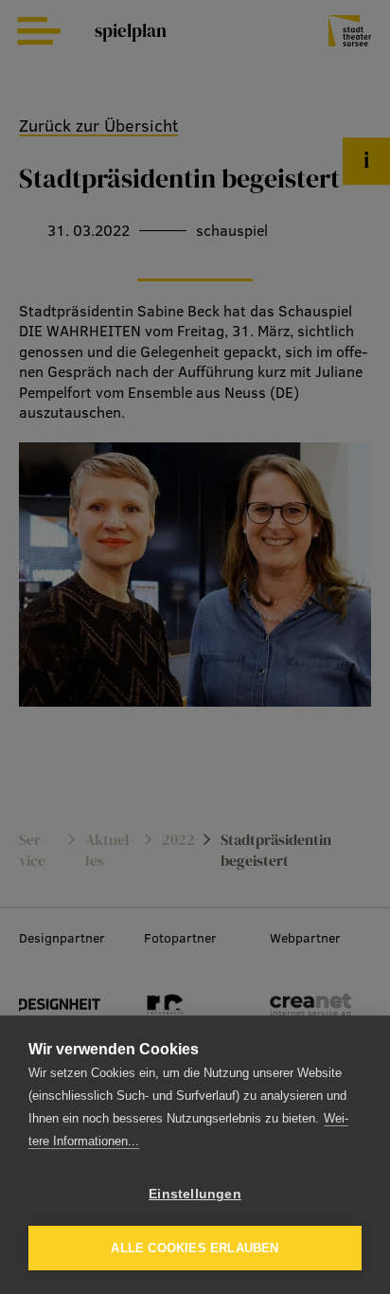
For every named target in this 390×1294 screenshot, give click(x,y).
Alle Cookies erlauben (194, 1248)
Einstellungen (195, 1194)
